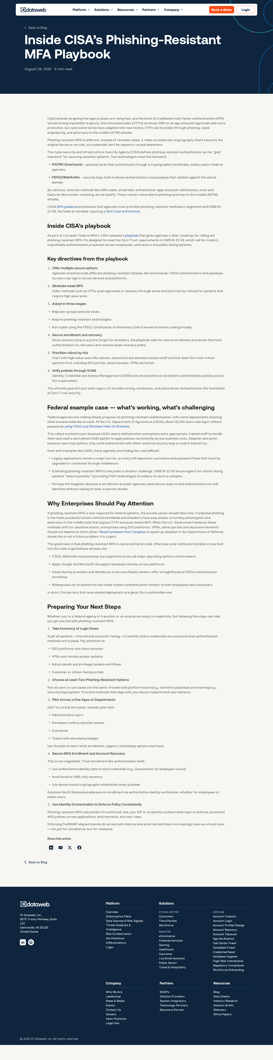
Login (245, 10)
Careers (111, 1014)
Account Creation (224, 916)
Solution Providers (172, 996)
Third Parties (168, 921)
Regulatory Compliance (228, 965)
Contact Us (113, 1010)
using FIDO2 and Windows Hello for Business (96, 426)
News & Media (115, 1001)
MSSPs (164, 992)
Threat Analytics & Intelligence (118, 927)
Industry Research (225, 1001)
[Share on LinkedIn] (51, 847)
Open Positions (116, 1018)
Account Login (222, 921)
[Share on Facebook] (79, 847)
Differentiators (116, 942)
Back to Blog (37, 27)
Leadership (113, 996)
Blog (216, 992)
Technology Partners (174, 1005)
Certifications (115, 938)
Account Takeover (225, 934)
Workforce (166, 925)
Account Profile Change (228, 925)
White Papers (222, 1014)
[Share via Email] (60, 847)
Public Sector (168, 963)
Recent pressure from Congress (122, 532)
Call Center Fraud (224, 943)
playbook (131, 235)
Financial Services (171, 940)
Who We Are (114, 992)
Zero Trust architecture (123, 211)
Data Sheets (221, 996)
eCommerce (167, 936)
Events (110, 1005)
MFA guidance (67, 206)
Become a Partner (172, 1010)
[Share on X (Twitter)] (70, 847)
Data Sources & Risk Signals (124, 921)
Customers (166, 916)
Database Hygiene (225, 956)
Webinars (219, 1010)
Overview (112, 912)
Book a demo (222, 10)
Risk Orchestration (118, 934)
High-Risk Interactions (228, 961)
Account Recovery (225, 929)
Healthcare (166, 949)
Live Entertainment (172, 958)
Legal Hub (112, 1023)
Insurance (165, 954)
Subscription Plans (118, 916)
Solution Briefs (223, 1005)
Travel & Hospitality (172, 967)
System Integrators (173, 1001)
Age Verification (223, 938)
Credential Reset (224, 952)
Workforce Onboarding (228, 970)
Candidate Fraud (224, 947)
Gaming (164, 945)
